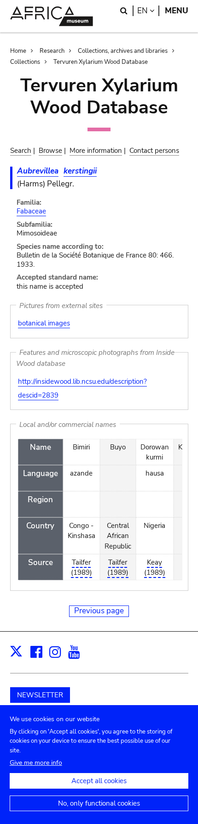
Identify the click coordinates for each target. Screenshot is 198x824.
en (148, 11)
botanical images (44, 323)
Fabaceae (31, 211)
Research (52, 51)
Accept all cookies (99, 780)
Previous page (99, 610)
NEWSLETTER (40, 695)
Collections (25, 62)
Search (20, 150)
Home (18, 51)
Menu (176, 11)
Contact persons (154, 150)
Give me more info (36, 762)
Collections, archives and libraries (123, 51)
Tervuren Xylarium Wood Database (100, 62)
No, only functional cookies (99, 803)
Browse (50, 150)
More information (96, 150)
